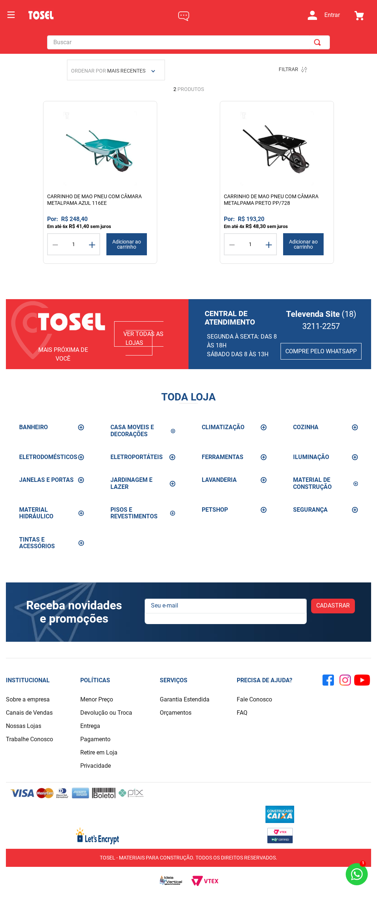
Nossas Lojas (23, 725)
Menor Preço (96, 699)
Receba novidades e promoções (74, 612)
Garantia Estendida (184, 699)
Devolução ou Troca (106, 712)
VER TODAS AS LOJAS (143, 338)
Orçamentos (175, 712)
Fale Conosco (254, 699)
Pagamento (95, 739)
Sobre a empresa (28, 699)
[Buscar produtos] (319, 42)
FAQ (242, 712)
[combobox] (188, 42)
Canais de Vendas (29, 712)
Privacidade (95, 765)
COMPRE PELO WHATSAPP (321, 351)
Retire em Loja (98, 752)
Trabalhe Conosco (29, 739)
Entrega (90, 725)
